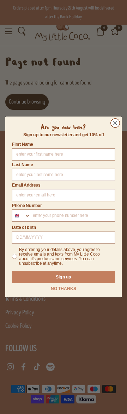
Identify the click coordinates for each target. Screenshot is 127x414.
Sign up (63, 277)
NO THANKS (63, 289)
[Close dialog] (115, 123)
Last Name (22, 165)
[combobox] (21, 216)
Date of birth (24, 228)
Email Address (26, 185)
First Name (22, 144)
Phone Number (27, 205)
